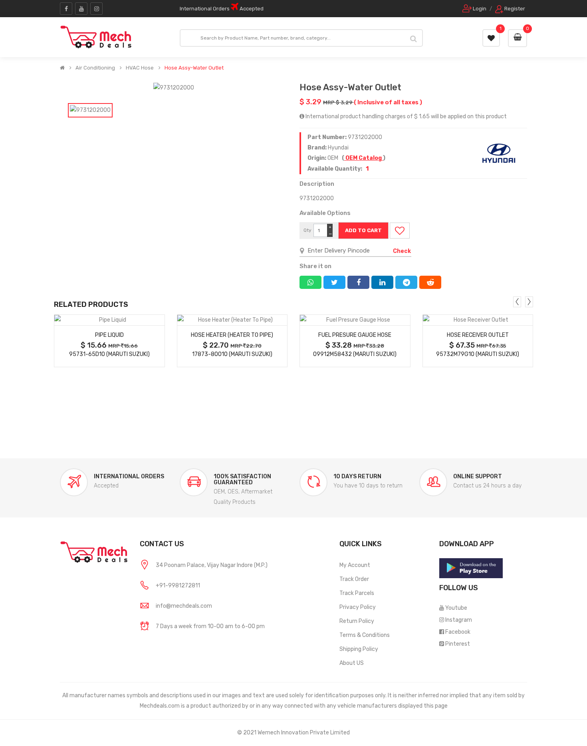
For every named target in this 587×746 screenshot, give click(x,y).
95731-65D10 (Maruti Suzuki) (109, 354)
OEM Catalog (363, 158)
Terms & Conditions (364, 635)
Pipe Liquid (109, 335)
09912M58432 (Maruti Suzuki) (355, 354)
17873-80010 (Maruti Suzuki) (232, 354)
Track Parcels (356, 593)
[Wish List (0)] (491, 38)
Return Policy (356, 621)
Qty (307, 230)
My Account (354, 565)
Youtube (456, 608)
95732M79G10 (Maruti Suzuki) (477, 354)
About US (351, 663)
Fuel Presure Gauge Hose (354, 335)
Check (402, 251)
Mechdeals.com (160, 705)
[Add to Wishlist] (400, 231)
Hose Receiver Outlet (478, 335)
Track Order (354, 579)
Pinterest (457, 644)
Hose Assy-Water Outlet (194, 68)
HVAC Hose (140, 68)
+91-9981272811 (178, 585)
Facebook (457, 632)
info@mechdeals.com (184, 606)
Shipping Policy (358, 649)
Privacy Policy (357, 607)
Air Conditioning (95, 68)
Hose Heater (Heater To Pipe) (232, 335)
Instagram (458, 620)
